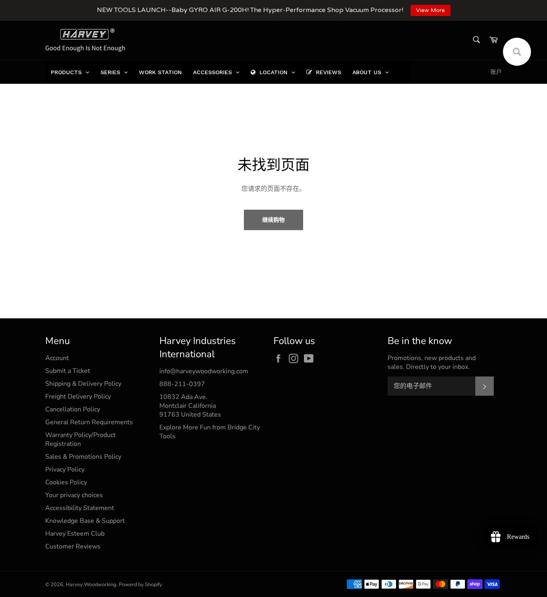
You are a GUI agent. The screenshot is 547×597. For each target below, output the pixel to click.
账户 (496, 72)
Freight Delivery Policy (78, 396)
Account (57, 358)
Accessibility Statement (79, 508)
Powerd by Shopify (140, 584)
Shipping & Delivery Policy (83, 383)
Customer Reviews (73, 546)
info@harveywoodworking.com (203, 371)
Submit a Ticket (67, 370)
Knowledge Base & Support (85, 520)
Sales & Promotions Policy (83, 456)
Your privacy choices (74, 495)
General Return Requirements (89, 422)
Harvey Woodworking (91, 584)
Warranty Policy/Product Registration (80, 439)
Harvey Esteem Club (75, 533)
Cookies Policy (66, 482)
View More (430, 10)
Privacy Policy (64, 469)
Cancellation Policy (72, 409)
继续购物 (273, 220)
